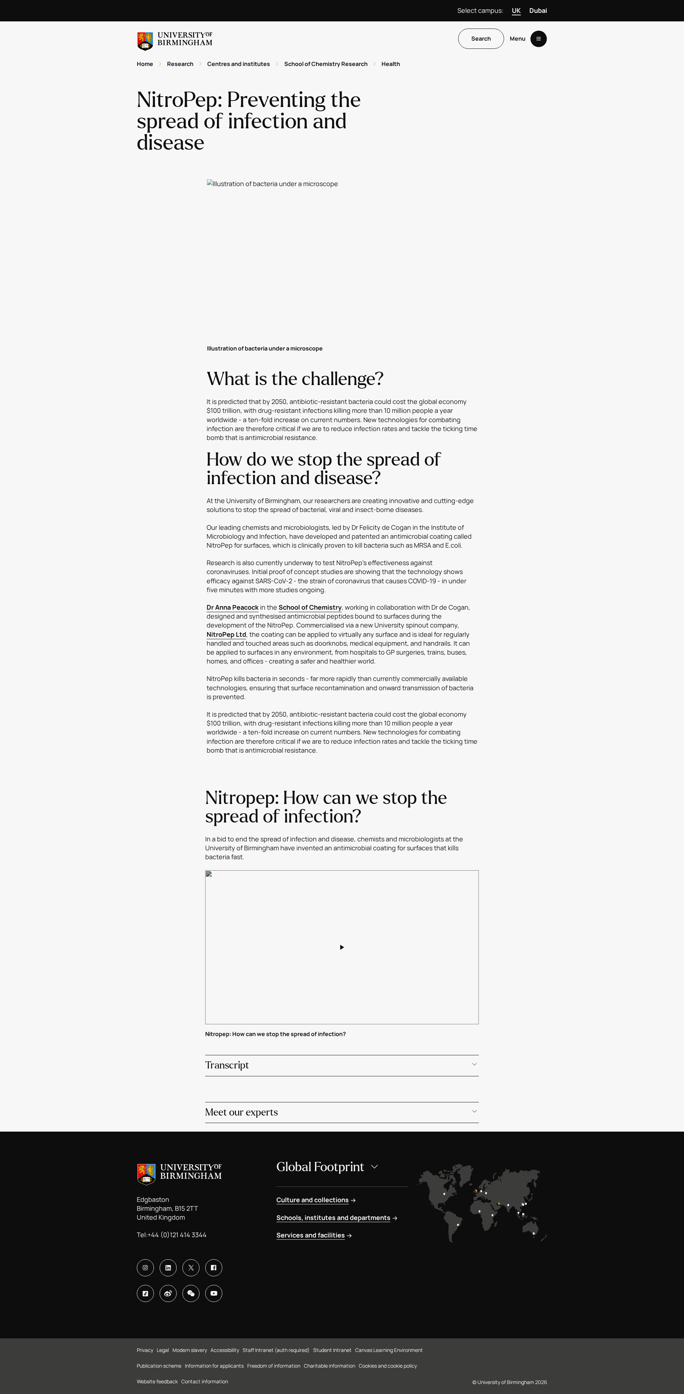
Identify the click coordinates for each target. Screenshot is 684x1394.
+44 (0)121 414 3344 (177, 1234)
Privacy (145, 1350)
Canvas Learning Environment (389, 1350)
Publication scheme (159, 1365)
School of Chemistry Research (326, 64)
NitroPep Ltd (226, 634)
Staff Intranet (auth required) (276, 1350)
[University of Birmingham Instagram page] (145, 1267)
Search (481, 39)
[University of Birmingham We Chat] (191, 1293)
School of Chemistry (310, 607)
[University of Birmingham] (175, 39)
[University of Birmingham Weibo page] (168, 1293)
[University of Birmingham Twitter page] (191, 1267)
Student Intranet (332, 1350)
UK (516, 10)
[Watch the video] (342, 947)
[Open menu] (538, 38)
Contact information (204, 1381)
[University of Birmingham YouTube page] (213, 1293)
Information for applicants (214, 1365)
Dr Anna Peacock (233, 607)
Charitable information (329, 1365)
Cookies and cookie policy (388, 1365)
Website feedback (157, 1381)
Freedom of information (273, 1365)
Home (145, 64)
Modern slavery (189, 1350)
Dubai (538, 10)
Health (391, 64)
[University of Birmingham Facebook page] (213, 1267)
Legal (163, 1350)
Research (180, 64)
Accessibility (225, 1350)
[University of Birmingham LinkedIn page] (168, 1267)
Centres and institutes (238, 64)
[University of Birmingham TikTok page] (145, 1293)
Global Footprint (320, 1167)
